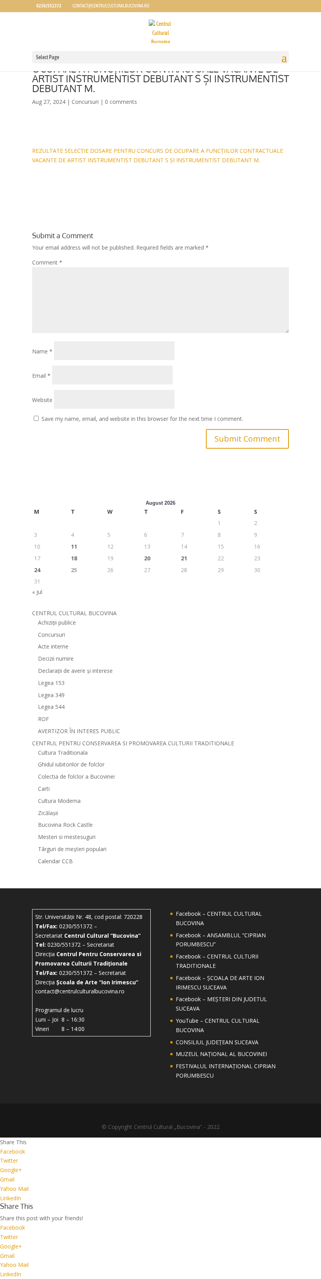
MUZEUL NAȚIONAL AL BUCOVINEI (221, 1054)
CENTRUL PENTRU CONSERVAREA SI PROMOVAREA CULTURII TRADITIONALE (133, 743)
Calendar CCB (55, 861)
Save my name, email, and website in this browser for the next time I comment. (142, 418)
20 (147, 558)
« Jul (37, 592)
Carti (44, 788)
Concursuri (85, 101)
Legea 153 (51, 683)
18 (74, 558)
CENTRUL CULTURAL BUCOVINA (74, 613)
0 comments (121, 101)
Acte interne (53, 646)
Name (42, 351)
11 (74, 546)
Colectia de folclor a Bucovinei (76, 776)
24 (37, 570)
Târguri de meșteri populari (72, 849)
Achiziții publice (57, 622)
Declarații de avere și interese (75, 670)
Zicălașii (48, 813)
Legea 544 (51, 706)
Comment (47, 262)
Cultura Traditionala (63, 752)
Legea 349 (51, 695)
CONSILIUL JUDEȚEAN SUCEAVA (217, 1042)
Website (42, 400)
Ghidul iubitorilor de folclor (71, 764)
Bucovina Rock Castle (65, 824)
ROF (43, 719)
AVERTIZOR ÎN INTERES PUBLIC (79, 731)
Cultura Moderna (59, 800)
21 (184, 558)
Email (41, 375)
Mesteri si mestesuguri (67, 837)
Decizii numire (56, 658)
